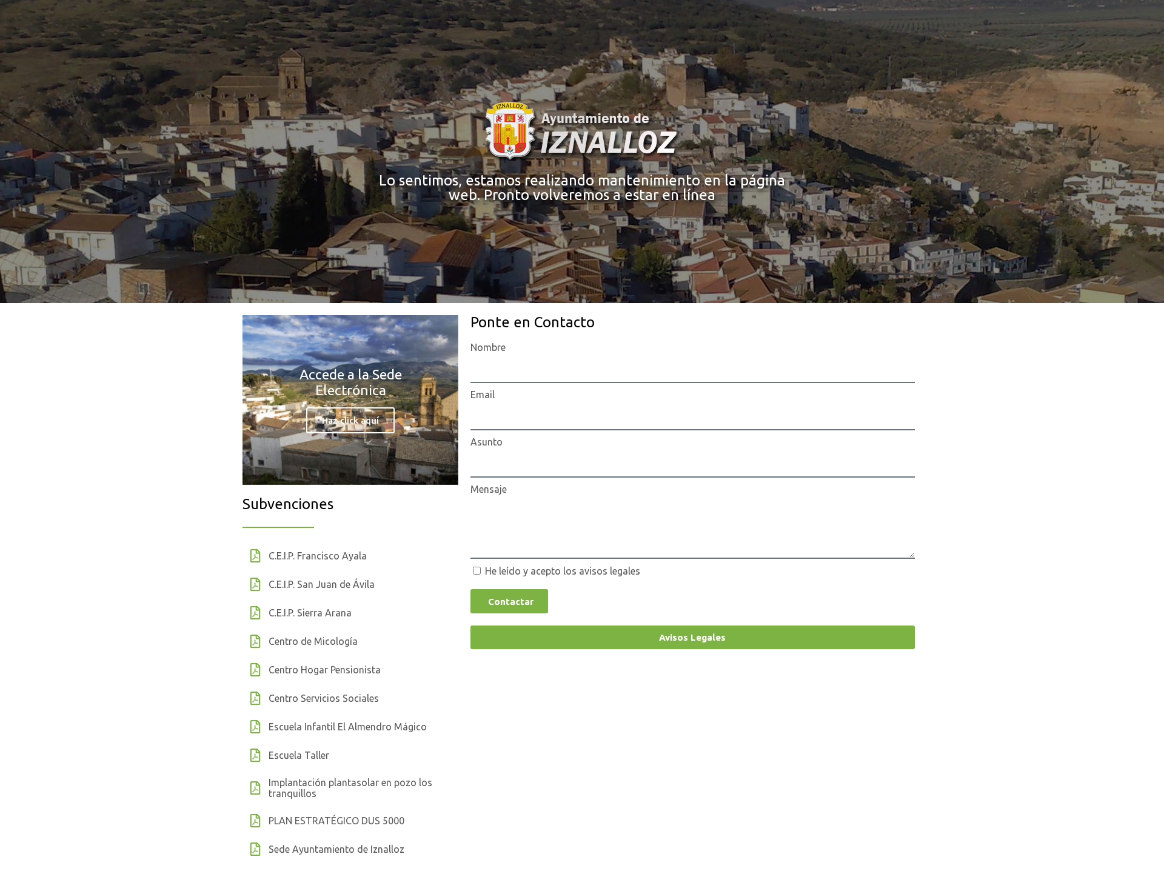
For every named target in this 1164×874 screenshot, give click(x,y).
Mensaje (488, 489)
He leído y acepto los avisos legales (562, 570)
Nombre (488, 347)
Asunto (486, 441)
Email (482, 394)
